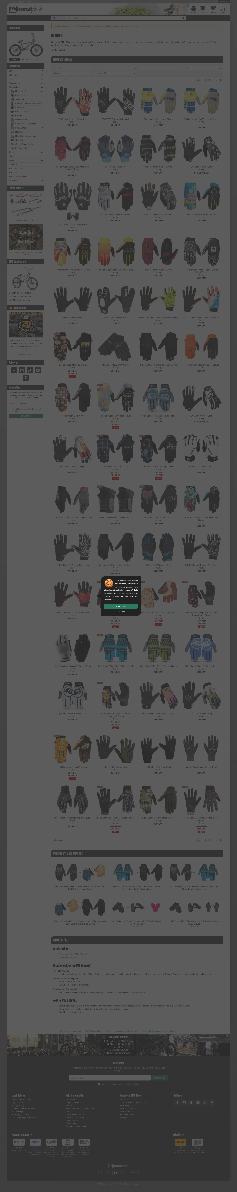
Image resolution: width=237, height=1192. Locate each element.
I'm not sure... (121, 611)
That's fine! (121, 606)
